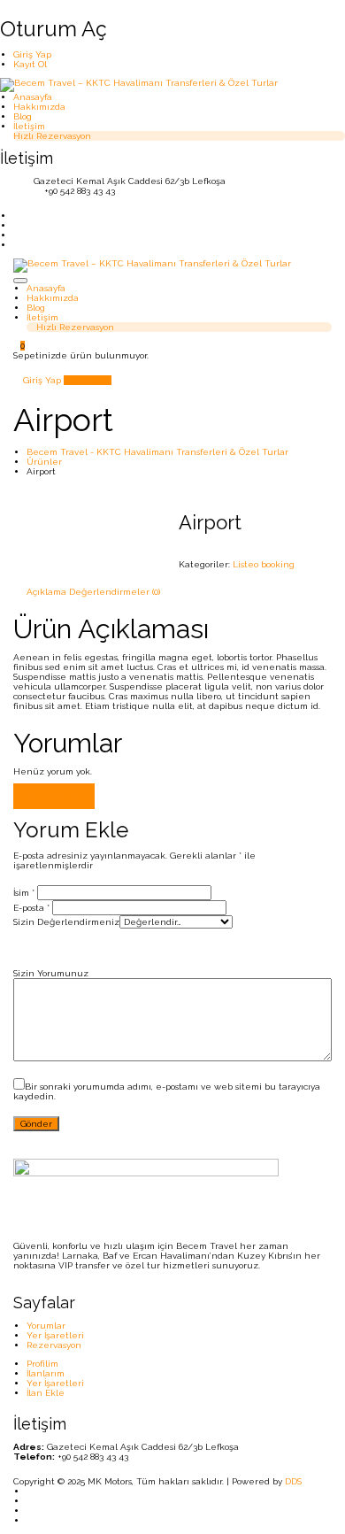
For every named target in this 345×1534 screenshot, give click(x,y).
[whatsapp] (30, 1510)
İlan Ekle (84, 380)
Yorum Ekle (54, 796)
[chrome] (30, 1520)
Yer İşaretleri (55, 1335)
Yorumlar (46, 1325)
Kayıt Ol (30, 64)
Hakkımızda (39, 107)
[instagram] (16, 215)
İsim (23, 893)
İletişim (29, 126)
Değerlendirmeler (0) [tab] (114, 592)
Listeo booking (264, 564)
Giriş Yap (32, 54)
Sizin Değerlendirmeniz (66, 922)
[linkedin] (16, 225)
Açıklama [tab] (46, 592)
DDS (293, 1481)
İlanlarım (46, 1373)
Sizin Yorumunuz (50, 973)
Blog (22, 116)
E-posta (31, 908)
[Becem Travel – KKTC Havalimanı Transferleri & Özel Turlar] (139, 84)
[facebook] (30, 1501)
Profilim (42, 1363)
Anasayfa (32, 97)
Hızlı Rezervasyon (52, 136)
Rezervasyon (54, 1345)
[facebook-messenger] (16, 235)
